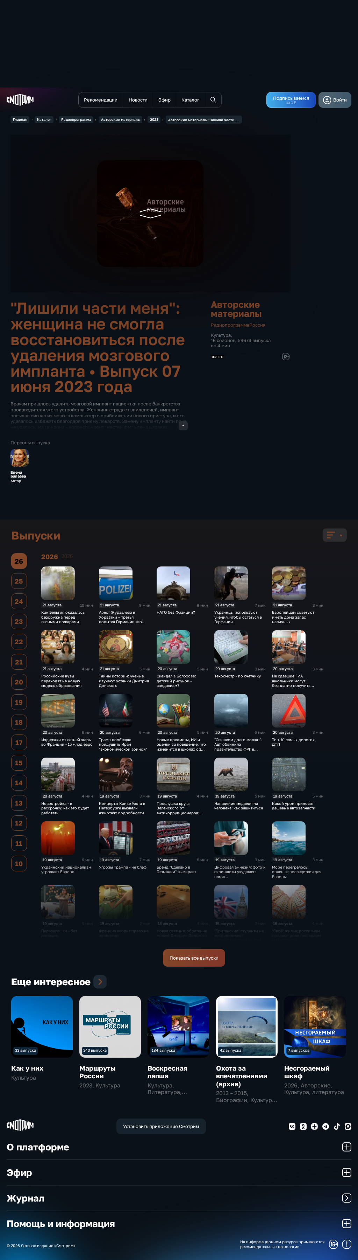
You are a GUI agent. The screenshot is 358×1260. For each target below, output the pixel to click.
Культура (221, 335)
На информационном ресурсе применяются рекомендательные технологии (282, 1243)
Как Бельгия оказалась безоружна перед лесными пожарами (63, 617)
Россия (257, 325)
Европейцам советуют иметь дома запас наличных (293, 617)
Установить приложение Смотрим (161, 1126)
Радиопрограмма (76, 119)
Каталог (44, 119)
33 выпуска (25, 1050)
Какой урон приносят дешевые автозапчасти (293, 805)
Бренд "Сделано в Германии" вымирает (176, 869)
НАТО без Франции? (176, 612)
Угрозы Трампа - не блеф (122, 867)
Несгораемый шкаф (307, 1072)
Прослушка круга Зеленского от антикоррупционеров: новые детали (178, 810)
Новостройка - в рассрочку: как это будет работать (65, 808)
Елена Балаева (18, 474)
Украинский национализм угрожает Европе (66, 869)
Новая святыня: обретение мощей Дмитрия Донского (182, 933)
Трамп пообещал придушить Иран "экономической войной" (123, 744)
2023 (154, 119)
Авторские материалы (120, 119)
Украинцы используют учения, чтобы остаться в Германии (238, 617)
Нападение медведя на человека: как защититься (238, 805)
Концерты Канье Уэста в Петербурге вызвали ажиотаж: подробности (122, 808)
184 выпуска (163, 1050)
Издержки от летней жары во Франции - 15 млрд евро (67, 741)
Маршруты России (97, 1072)
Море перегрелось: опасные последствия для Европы (296, 872)
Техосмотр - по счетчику (237, 676)
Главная (20, 119)
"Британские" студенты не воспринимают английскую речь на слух (239, 935)
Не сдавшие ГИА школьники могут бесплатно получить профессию (291, 683)
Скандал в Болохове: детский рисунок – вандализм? (176, 681)
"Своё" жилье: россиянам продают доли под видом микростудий (296, 935)
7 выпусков (298, 1050)
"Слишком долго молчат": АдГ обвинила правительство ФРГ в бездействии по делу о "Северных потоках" (238, 749)
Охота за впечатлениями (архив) (241, 1076)
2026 (67, 556)
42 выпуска (230, 1050)
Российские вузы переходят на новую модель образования (61, 681)
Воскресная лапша (167, 1072)
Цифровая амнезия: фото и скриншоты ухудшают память (240, 872)
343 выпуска (95, 1050)
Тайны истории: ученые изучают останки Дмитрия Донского (124, 681)
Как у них (27, 1068)
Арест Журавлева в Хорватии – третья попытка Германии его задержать (120, 619)
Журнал (25, 1198)
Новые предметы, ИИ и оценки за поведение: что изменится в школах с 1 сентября (181, 746)
